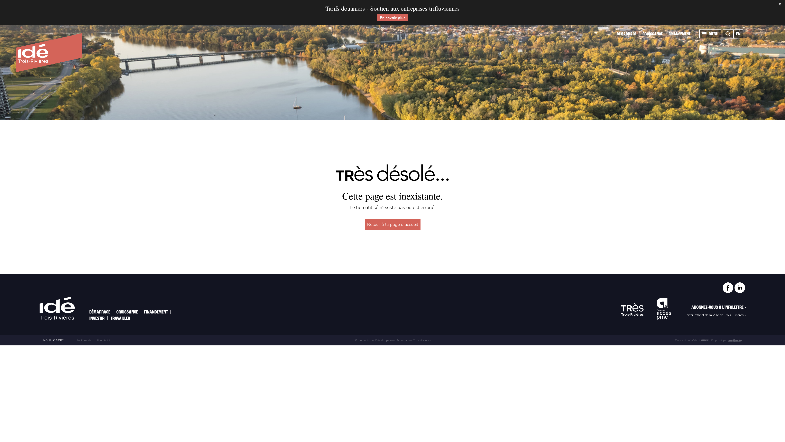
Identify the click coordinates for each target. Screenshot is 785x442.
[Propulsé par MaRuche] (735, 340)
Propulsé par (719, 340)
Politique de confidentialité (93, 340)
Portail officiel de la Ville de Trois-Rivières (714, 315)
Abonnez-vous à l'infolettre (718, 307)
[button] (704, 33)
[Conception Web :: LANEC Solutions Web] (704, 340)
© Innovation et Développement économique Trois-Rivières (393, 340)
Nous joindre (53, 340)
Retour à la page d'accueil (392, 224)
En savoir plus (392, 17)
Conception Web (686, 340)
